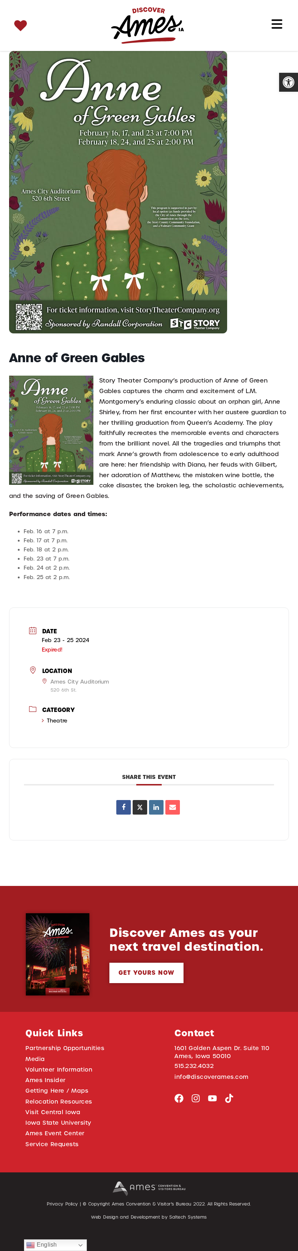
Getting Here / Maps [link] (56, 1090)
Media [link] (35, 1059)
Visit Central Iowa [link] (52, 1112)
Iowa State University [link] (58, 1123)
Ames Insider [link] (45, 1080)
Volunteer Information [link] (58, 1069)
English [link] (46, 1245)
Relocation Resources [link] (58, 1101)
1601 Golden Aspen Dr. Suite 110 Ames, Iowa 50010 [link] (222, 1052)
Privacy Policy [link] (62, 1204)
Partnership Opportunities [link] (64, 1048)
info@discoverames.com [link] (211, 1077)
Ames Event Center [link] (55, 1133)
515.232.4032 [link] (194, 1066)
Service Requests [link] (52, 1144)
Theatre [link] (57, 720)
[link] (288, 82)
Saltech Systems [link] (187, 1217)
